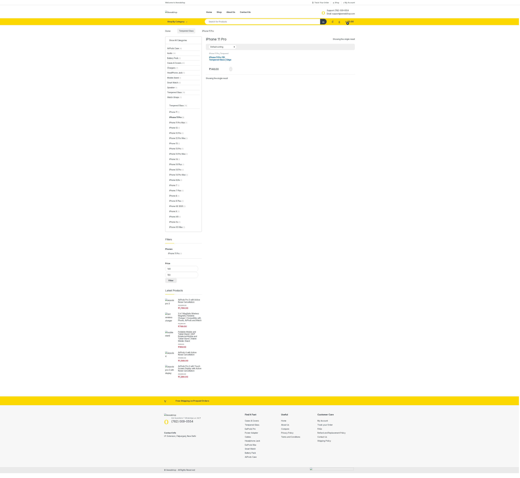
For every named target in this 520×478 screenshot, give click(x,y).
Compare (285, 429)
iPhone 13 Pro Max (178, 154)
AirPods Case (174, 48)
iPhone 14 (174, 159)
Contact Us (245, 12)
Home (209, 12)
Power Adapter (251, 433)
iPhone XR (175, 216)
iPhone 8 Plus (176, 201)
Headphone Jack (252, 441)
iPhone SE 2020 (177, 206)
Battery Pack (174, 58)
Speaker (172, 87)
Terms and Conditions (290, 437)
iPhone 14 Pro (176, 169)
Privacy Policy (287, 433)
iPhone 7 (174, 185)
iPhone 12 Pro (176, 133)
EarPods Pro (250, 429)
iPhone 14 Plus (176, 164)
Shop (337, 2)
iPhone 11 (174, 112)
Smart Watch (174, 82)
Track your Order (325, 425)
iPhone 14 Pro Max (178, 175)
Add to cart (230, 69)
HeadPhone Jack (176, 73)
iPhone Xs (174, 222)
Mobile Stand (174, 78)
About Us (230, 12)
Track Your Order (321, 2)
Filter (170, 280)
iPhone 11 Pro (214, 53)
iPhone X (174, 211)
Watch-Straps (174, 97)
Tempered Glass (186, 31)
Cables (248, 437)
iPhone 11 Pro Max (178, 122)
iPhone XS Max (177, 227)
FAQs (319, 429)
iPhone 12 (174, 128)
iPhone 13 (174, 143)
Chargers (172, 68)
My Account (350, 2)
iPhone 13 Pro (176, 148)
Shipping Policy (324, 441)
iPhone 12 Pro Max (178, 138)
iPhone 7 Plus (176, 190)
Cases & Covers (176, 63)
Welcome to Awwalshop (175, 2)
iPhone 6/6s (175, 180)
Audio (171, 53)
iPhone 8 (174, 196)
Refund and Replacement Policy (331, 433)
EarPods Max (250, 445)
